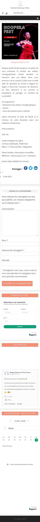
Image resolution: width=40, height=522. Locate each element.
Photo (9, 400)
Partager (19, 404)
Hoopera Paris (14, 372)
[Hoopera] (20, 5)
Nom (5, 240)
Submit (20, 326)
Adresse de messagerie (13, 250)
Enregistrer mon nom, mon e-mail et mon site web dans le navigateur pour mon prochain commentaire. (19, 273)
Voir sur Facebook (9, 404)
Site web (5, 260)
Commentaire (8, 209)
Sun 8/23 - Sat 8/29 (20, 421)
